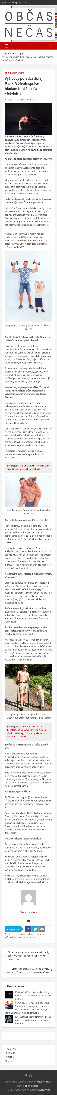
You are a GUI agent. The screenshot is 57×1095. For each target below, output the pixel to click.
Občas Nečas (42, 1081)
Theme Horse (31, 1085)
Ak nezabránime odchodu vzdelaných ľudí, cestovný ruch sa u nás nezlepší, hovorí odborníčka (28, 955)
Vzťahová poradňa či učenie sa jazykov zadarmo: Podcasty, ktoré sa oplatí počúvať (28, 970)
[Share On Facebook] (28, 929)
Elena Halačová (28, 99)
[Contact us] (41, 929)
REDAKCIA (10, 1052)
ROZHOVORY (11, 73)
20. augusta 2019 (12, 99)
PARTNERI (10, 1056)
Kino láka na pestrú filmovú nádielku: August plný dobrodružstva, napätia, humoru (33, 1020)
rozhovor (30, 934)
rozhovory (41, 934)
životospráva (28, 937)
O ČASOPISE (11, 1049)
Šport (21, 73)
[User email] (28, 921)
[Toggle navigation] (6, 46)
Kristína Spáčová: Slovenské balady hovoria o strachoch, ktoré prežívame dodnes (33, 995)
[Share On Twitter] (35, 929)
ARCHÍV (8, 1060)
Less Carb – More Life (15, 652)
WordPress (44, 1089)
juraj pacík (20, 934)
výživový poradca (13, 937)
